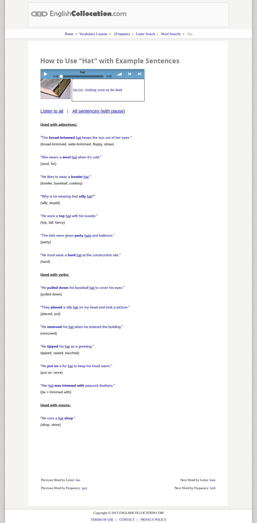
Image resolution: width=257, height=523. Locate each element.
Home (69, 34)
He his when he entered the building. (82, 327)
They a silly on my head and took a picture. (85, 307)
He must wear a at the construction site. (80, 255)
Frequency (122, 34)
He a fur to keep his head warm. (76, 366)
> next (140, 74)
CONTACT (127, 519)
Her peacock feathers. (78, 385)
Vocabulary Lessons (93, 34)
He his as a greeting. (67, 346)
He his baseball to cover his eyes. (82, 288)
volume (119, 74)
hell (213, 488)
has (78, 480)
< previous (130, 74)
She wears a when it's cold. (71, 157)
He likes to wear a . (66, 177)
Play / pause (45, 74)
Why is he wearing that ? (68, 196)
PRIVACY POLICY (153, 519)
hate (213, 480)
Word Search (170, 34)
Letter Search (145, 34)
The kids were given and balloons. (77, 235)
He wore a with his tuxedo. (69, 216)
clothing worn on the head (103, 90)
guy (84, 488)
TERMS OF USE (102, 519)
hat (75, 90)
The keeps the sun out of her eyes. (86, 138)
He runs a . (58, 418)
